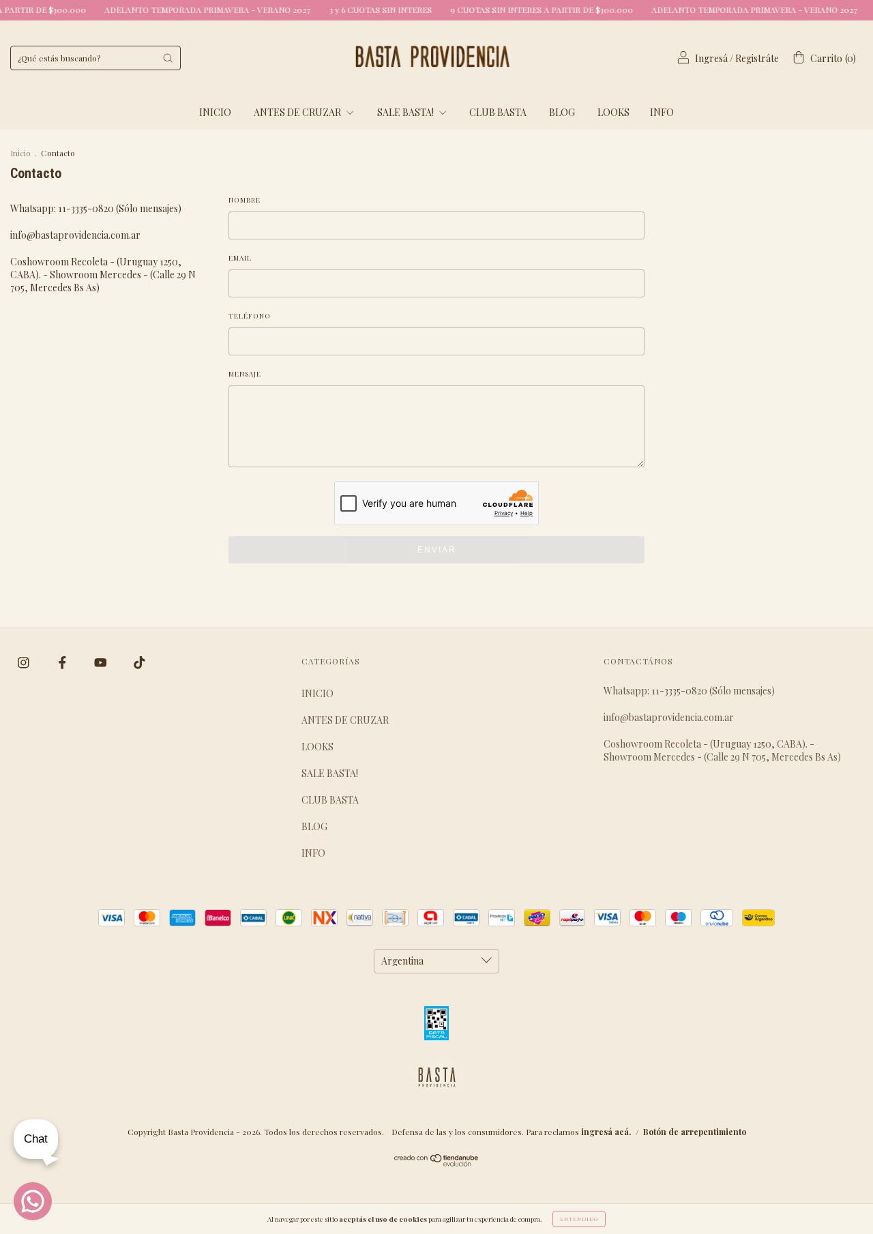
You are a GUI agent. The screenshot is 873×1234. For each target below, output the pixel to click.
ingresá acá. (606, 1131)
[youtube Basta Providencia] (101, 662)
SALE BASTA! (406, 112)
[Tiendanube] (436, 1162)
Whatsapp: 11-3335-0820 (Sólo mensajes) (95, 208)
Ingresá (711, 58)
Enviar (436, 550)
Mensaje (244, 374)
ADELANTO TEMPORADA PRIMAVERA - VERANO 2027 (190, 9)
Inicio (20, 152)
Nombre (244, 200)
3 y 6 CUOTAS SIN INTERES (362, 9)
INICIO (215, 112)
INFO (662, 112)
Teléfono (249, 316)
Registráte (757, 58)
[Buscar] (167, 58)
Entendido (579, 1218)
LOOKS (613, 112)
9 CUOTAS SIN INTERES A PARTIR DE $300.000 (524, 9)
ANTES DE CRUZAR (298, 112)
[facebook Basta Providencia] (63, 662)
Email (240, 258)
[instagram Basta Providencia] (24, 662)
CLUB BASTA (498, 112)
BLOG (562, 112)
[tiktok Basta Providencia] (139, 662)
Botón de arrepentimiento (694, 1131)
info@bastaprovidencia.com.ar (75, 235)
